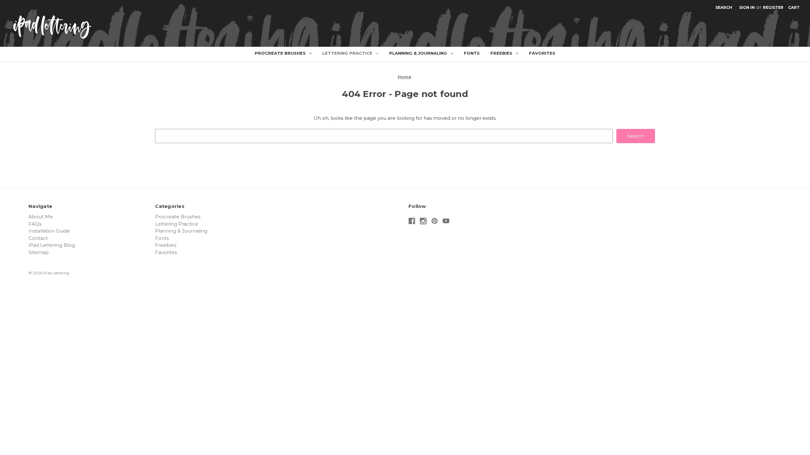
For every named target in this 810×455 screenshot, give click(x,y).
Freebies (501, 53)
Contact (38, 238)
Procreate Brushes (280, 53)
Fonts (472, 53)
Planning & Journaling (418, 53)
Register (773, 7)
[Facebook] (411, 221)
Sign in (747, 7)
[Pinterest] (434, 221)
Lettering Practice (347, 53)
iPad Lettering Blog (51, 245)
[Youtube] (446, 221)
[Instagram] (423, 221)
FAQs (34, 224)
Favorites (542, 53)
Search (723, 7)
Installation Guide (49, 231)
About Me (40, 217)
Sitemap (38, 252)
